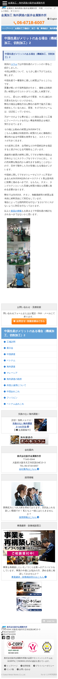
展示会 (10, 348)
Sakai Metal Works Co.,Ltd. (14, 675)
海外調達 (11, 366)
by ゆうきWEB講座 (49, 674)
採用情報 (26, 666)
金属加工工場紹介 (22, 28)
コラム (14, 64)
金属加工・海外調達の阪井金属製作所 (26, 3)
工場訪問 (11, 342)
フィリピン (12, 397)
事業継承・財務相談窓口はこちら (28, 577)
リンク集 (10, 669)
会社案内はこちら (28, 469)
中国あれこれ (13, 391)
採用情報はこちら (28, 517)
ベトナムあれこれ (15, 404)
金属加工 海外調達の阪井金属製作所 (24, 15)
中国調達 (11, 354)
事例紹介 (44, 28)
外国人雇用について (16, 385)
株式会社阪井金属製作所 (17, 627)
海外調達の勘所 (14, 379)
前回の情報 (16, 211)
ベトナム (11, 360)
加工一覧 (35, 28)
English (53, 19)
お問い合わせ (24, 669)
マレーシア (12, 373)
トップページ (7, 28)
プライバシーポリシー (45, 666)
